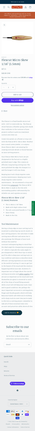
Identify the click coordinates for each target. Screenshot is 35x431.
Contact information (13, 427)
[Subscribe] (29, 344)
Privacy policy (16, 424)
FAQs (5, 366)
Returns (6, 371)
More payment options (17, 105)
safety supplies (24, 274)
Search (6, 362)
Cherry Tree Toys (16, 421)
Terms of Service (9, 375)
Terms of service (25, 427)
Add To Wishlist (10, 313)
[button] (4, 7)
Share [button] (5, 111)
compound (14, 185)
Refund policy (25, 424)
